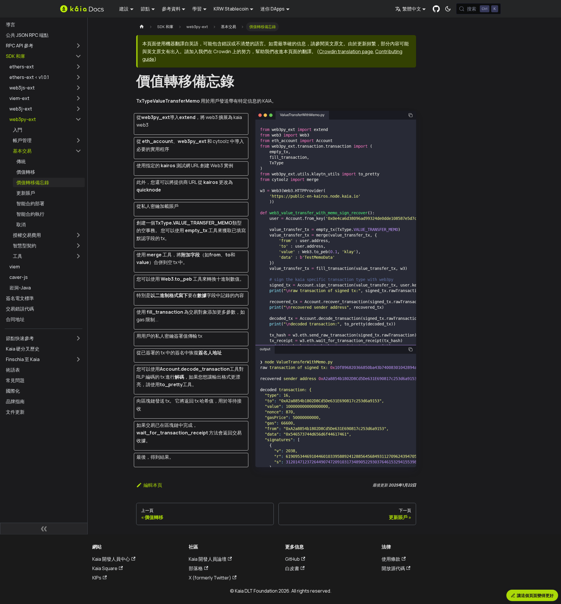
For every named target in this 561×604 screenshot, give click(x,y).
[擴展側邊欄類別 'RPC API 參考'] (78, 45)
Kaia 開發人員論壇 (207, 559)
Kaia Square (104, 568)
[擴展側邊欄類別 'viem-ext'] (78, 98)
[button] (47, 140)
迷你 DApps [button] (272, 9)
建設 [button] (124, 9)
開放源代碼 (393, 568)
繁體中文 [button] (411, 9)
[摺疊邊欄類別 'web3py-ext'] (78, 119)
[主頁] (141, 26)
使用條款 (391, 559)
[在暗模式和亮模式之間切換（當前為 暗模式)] (448, 8)
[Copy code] (410, 115)
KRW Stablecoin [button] (231, 9)
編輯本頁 (152, 485)
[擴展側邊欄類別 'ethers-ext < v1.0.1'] (78, 77)
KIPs (96, 577)
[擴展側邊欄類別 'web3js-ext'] (78, 87)
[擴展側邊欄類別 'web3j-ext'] (78, 108)
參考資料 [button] (171, 9)
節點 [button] (145, 9)
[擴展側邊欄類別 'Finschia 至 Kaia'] (78, 359)
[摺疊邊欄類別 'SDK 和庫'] (78, 56)
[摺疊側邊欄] (44, 528)
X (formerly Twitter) (210, 577)
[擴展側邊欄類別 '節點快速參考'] (78, 338)
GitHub (292, 559)
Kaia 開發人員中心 (111, 559)
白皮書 (292, 568)
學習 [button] (197, 9)
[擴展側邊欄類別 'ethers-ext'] (78, 66)
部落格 (196, 568)
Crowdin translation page (346, 51)
